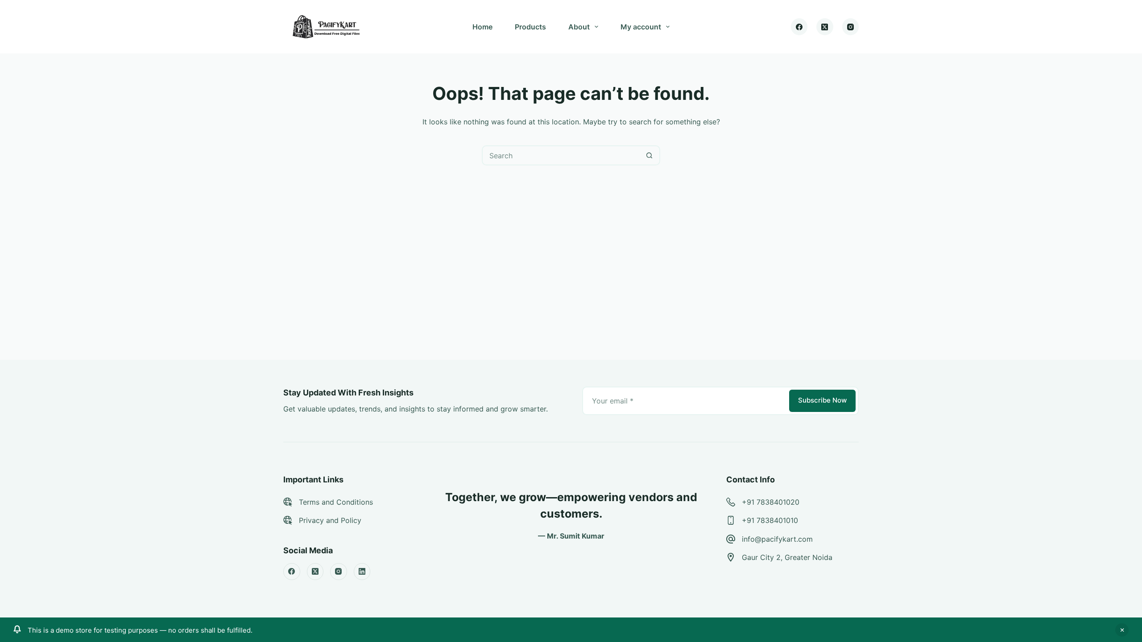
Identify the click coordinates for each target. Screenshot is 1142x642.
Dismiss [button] (1122, 630)
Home (482, 26)
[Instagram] (850, 26)
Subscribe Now (822, 400)
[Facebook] (799, 26)
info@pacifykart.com (777, 539)
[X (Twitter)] (824, 26)
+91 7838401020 (770, 502)
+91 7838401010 (770, 520)
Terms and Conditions (336, 502)
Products (530, 26)
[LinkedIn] (362, 571)
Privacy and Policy (330, 520)
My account (641, 26)
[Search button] (649, 155)
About (579, 26)
